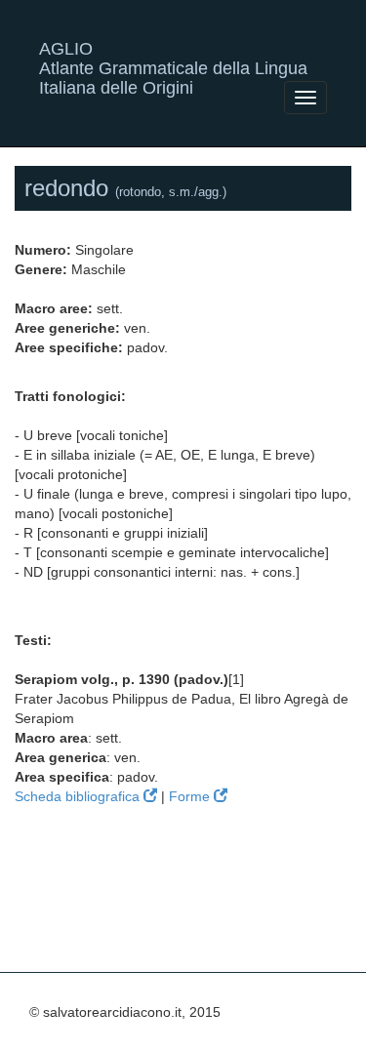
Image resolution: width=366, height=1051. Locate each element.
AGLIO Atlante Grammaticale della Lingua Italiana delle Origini (173, 56)
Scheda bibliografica (79, 796)
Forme (191, 796)
